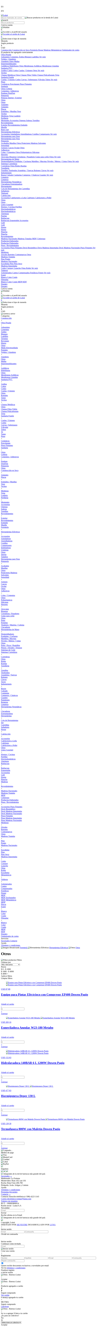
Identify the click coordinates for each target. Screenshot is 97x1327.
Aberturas (5, 214)
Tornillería (5, 168)
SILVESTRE (22, 1225)
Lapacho (17, 268)
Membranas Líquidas (50, 66)
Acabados (5, 143)
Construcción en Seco (21, 50)
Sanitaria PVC (7, 68)
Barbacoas (5, 218)
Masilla (4, 127)
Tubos (48, 80)
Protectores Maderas (29, 143)
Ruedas (24, 166)
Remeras (4, 702)
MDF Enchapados (8, 898)
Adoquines (5, 57)
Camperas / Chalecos (31, 175)
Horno (3, 227)
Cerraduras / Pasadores (26, 157)
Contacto (13, 941)
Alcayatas (5, 157)
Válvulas (41, 80)
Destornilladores (8, 161)
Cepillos (35, 134)
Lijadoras (4, 550)
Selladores (5, 191)
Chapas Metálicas (8, 75)
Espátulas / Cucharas (23, 161)
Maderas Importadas (9, 266)
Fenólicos (34, 273)
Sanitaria (4, 86)
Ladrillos (35, 57)
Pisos (3, 82)
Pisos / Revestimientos (10, 245)
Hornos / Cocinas (8, 207)
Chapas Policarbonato (46, 75)
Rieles (18, 166)
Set (20, 189)
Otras (23, 268)
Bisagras (13, 157)
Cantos (15, 273)
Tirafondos (13, 170)
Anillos (4, 70)
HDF (25, 282)
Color (9, 277)
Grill (3, 223)
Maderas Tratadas (25, 239)
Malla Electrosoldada (9, 348)
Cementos (14, 57)
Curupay (10, 268)
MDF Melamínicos (8, 900)
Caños (10, 70)
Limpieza (4, 177)
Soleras (29, 120)
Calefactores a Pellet (43, 198)
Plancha (4, 232)
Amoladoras (15, 134)
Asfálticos (5, 66)
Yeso (19, 111)
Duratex (4, 284)
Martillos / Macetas (39, 161)
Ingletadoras (6, 548)
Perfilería (4, 118)
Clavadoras (5, 184)
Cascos (11, 148)
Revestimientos (7, 123)
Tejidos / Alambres (8, 59)
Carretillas (26, 189)
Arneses (4, 148)
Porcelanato (15, 84)
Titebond (4, 193)
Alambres (5, 61)
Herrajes (4, 155)
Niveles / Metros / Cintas (57, 161)
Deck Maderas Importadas (48, 248)
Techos (4, 73)
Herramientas (6, 186)
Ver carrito (5, 1295)
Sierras (3, 554)
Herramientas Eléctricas (10, 132)
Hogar (41, 50)
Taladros (4, 557)
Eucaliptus (5, 264)
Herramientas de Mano (10, 159)
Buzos (4, 175)
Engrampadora (16, 184)
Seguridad (5, 145)
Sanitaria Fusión (7, 77)
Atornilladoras (26, 134)
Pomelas (4, 623)
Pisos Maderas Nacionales (11, 820)
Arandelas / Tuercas (26, 170)
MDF (34, 239)
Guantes (43, 175)
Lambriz (17, 116)
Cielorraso (41, 239)
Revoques (5, 341)
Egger (3, 275)
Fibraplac (4, 279)
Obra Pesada (6, 55)
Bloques (28, 57)
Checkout (5, 1306)
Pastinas (4, 93)
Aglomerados (6, 273)
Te (2, 432)
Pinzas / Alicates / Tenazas (11, 648)
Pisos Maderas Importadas (11, 818)
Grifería (9, 89)
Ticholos (4, 339)
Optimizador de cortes (70, 50)
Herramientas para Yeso (10, 136)
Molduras (5, 116)
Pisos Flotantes (26, 84)
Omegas (22, 120)
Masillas (13, 143)
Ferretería (34, 50)
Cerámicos (5, 84)
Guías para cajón (42, 157)
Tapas (3, 398)
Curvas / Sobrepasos (29, 80)
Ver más (42, 57)
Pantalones (5, 700)
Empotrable (14, 220)
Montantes (5, 120)
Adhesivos (5, 150)
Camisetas (18, 175)
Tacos (3, 682)
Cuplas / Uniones (26, 70)
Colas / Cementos (8, 152)
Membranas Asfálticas (33, 66)
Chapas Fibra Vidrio (28, 75)
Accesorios (14, 120)
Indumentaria (6, 173)
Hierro (3, 343)
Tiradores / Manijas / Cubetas (12, 625)
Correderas (5, 166)
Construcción (6, 50)
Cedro (3, 268)
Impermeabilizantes (8, 64)
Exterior (4, 125)
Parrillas (18, 207)
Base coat (5, 130)
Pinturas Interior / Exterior (11, 98)
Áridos (22, 57)
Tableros (4, 270)
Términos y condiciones (10, 945)
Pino (3, 259)
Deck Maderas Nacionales (69, 248)
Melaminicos (56, 50)
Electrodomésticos (8, 209)
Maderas (47, 50)
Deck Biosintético (30, 248)
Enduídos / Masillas (9, 111)
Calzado (10, 175)
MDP (20, 282)
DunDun (11, 93)
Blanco (4, 277)
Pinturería (5, 95)
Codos (16, 70)
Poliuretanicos (26, 152)
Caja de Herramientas (10, 189)
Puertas (4, 216)
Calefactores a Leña (18, 198)
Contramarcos (21, 254)
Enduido (24, 125)
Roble (28, 268)
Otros (11, 61)
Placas (3, 109)
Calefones (31, 198)
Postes (7, 259)
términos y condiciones (16, 1268)
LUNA (53, 1225)
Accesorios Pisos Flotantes (12, 248)
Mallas (16, 61)
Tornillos (36, 120)
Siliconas (35, 152)
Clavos (44, 170)
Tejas (57, 75)
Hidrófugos (14, 66)
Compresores (44, 134)
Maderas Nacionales (9, 239)
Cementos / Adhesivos (10, 91)
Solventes (42, 143)
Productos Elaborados (9, 241)
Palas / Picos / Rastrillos (10, 645)
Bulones (37, 170)
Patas (3, 620)
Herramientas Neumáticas (11, 182)
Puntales (4, 350)
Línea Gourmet (7, 204)
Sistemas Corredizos (9, 164)
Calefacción (5, 195)
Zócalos (4, 254)
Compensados (24, 273)
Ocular (17, 148)
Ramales (4, 395)
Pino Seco (18, 264)
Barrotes (11, 254)
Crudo (14, 277)
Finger (41, 273)
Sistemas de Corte (8, 650)
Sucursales (5, 941)
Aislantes (4, 105)
